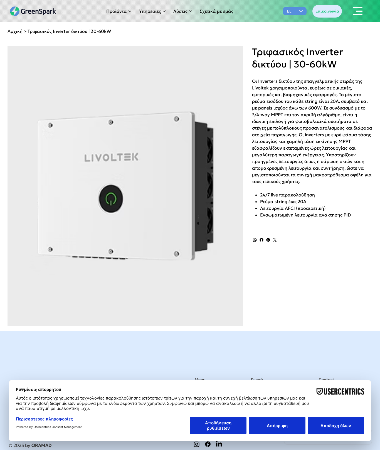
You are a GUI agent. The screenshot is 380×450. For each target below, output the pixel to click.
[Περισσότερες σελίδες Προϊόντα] (130, 11)
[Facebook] (261, 240)
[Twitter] (275, 240)
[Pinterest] (268, 240)
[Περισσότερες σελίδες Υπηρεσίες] (164, 11)
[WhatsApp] (255, 240)
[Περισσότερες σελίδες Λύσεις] (190, 11)
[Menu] (358, 11)
